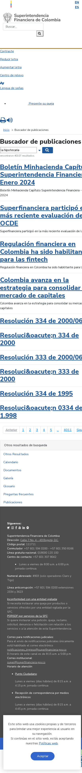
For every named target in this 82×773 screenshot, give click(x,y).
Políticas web (48, 743)
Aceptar (42, 756)
